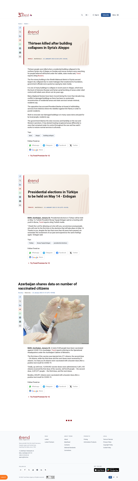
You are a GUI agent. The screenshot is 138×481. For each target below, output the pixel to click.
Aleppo (38, 135)
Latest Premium (49, 442)
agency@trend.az (23, 457)
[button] (20, 28)
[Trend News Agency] (24, 438)
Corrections (67, 450)
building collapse (48, 135)
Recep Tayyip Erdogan (43, 243)
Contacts (67, 445)
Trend (78, 73)
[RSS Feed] (45, 470)
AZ (113, 477)
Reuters (41, 76)
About (66, 439)
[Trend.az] (25, 15)
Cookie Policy (107, 447)
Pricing (86, 439)
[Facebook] (25, 470)
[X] (29, 470)
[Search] (82, 15)
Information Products (90, 442)
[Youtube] (33, 470)
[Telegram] (37, 470)
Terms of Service (108, 439)
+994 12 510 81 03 (24, 455)
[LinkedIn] (41, 470)
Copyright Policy (108, 445)
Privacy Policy (107, 442)
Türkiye (31, 243)
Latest (47, 439)
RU (117, 477)
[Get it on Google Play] (112, 470)
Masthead (67, 442)
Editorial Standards (69, 447)
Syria (30, 135)
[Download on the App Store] (99, 470)
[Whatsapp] (20, 470)
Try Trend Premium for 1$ (40, 156)
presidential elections (60, 243)
